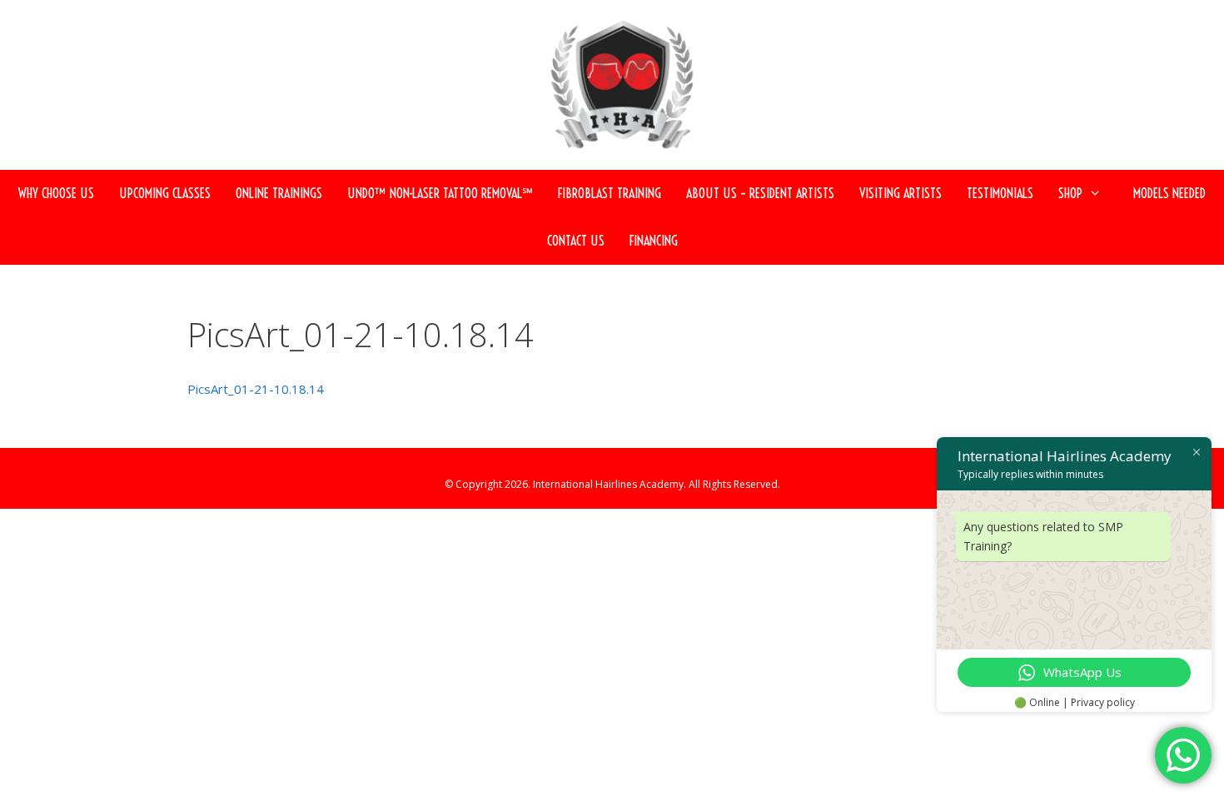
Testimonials (1000, 193)
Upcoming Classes (165, 193)
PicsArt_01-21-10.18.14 (255, 389)
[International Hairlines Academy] (620, 91)
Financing (653, 240)
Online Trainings (279, 193)
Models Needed (1169, 193)
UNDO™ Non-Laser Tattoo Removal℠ (440, 193)
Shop (1070, 193)
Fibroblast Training (609, 193)
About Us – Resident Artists (760, 193)
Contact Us (576, 240)
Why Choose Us (56, 193)
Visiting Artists (900, 193)
